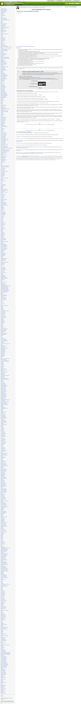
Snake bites (2, 603)
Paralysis (2, 527)
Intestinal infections (3, 393)
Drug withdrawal (3, 213)
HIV (1, 336)
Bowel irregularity (3, 86)
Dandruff (2, 186)
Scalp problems (3, 579)
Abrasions (2, 13)
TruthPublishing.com (37, 7)
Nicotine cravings (3, 511)
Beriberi (2, 59)
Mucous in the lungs (4, 490)
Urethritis (2, 655)
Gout (1, 302)
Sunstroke (2, 623)
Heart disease (3, 313)
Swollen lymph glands (4, 629)
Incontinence (3, 366)
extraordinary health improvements (40, 74)
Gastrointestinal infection (4, 289)
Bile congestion (3, 60)
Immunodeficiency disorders (5, 361)
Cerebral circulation (4, 117)
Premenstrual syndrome (4, 555)
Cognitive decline (3, 159)
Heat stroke (2, 319)
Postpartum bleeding (4, 548)
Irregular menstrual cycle (4, 403)
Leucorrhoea (3, 428)
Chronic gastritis (3, 140)
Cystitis (2, 182)
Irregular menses (3, 402)
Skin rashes (2, 596)
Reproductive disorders (4, 568)
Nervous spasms (3, 505)
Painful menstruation (4, 522)
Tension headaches (4, 633)
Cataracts (2, 112)
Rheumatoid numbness (4, 577)
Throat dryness (3, 638)
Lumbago (2, 444)
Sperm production (3, 607)
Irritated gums (3, 409)
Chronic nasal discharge (4, 146)
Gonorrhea (2, 301)
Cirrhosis (2, 155)
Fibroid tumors (3, 263)
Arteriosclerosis (3, 40)
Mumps (2, 493)
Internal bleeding (3, 386)
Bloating (2, 71)
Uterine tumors (3, 671)
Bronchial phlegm (3, 97)
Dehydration (2, 191)
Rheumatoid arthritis (4, 576)
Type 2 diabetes (3, 649)
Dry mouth (2, 219)
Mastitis (2, 458)
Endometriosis (3, 235)
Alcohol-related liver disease (5, 27)
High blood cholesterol (4, 328)
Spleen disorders (3, 608)
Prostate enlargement (4, 559)
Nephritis (2, 501)
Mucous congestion (4, 488)
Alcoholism (2, 26)
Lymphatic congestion (4, 453)
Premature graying (3, 554)
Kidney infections (3, 416)
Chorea (2, 131)
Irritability (2, 406)
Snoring (2, 604)
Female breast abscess (4, 258)
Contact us (2, 696)
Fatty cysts (2, 257)
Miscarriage (2, 480)
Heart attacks (3, 311)
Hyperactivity (3, 347)
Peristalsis (2, 532)
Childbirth (2, 124)
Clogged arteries (3, 157)
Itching (2, 410)
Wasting (2, 684)
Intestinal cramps (3, 390)
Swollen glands (3, 628)
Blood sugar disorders (4, 78)
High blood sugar (3, 330)
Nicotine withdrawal (4, 512)
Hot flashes (2, 342)
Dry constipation (3, 214)
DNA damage (3, 209)
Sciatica (2, 581)
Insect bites (2, 381)
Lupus (2, 452)
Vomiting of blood (3, 682)
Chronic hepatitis (3, 141)
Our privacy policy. (37, 77)
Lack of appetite (3, 420)
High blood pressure (4, 329)
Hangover (2, 308)
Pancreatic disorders (4, 526)
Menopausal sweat (3, 464)
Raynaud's (2, 565)
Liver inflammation (3, 436)
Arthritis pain (2, 42)
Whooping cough (3, 691)
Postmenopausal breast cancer (5, 547)
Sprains (2, 609)
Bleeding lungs (3, 68)
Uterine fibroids (3, 670)
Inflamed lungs (3, 374)
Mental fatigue (3, 474)
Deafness (2, 187)
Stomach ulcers (3, 619)
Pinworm (2, 538)
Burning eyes (3, 100)
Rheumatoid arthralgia (4, 575)
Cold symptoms (3, 162)
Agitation (2, 21)
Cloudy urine (3, 158)
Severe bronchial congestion (5, 584)
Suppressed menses (4, 624)
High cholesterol (3, 331)
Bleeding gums (3, 67)
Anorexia (2, 35)
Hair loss (2, 306)
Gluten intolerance (3, 299)
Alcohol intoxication (4, 23)
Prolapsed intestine (3, 556)
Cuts (1, 181)
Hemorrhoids (3, 322)
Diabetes (2, 198)
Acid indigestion (3, 15)
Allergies (2, 29)
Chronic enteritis (3, 138)
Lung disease (3, 447)
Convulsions (2, 176)
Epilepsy (2, 242)
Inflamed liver (3, 373)
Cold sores (2, 161)
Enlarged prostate (3, 238)
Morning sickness (3, 483)
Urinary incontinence (4, 657)
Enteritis (2, 240)
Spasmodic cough (3, 606)
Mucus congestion (3, 491)
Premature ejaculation (4, 553)
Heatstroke (2, 320)
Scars (1, 580)
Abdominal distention (4, 9)
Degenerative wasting (4, 190)
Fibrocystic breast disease (4, 262)
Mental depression (3, 473)
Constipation (2, 173)
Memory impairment (4, 461)
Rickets (2, 578)
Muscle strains (3, 496)
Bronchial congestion (4, 93)
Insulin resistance (3, 384)
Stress (2, 620)
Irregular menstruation (4, 404)
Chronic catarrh (3, 133)
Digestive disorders (3, 203)
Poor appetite (3, 546)
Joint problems (3, 413)
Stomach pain (3, 618)
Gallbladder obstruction (4, 278)
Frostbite (2, 274)
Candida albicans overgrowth (5, 108)
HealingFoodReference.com (20, 140)
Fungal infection (3, 276)
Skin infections (3, 594)
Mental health (3, 475)
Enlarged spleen (3, 239)
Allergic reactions (3, 28)
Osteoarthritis (3, 518)
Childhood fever (3, 125)
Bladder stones (3, 64)
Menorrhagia (3, 467)
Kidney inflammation (4, 417)
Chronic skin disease (4, 151)
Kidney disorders (3, 415)
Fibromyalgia (3, 264)
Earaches (2, 229)
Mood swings (3, 482)
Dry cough (2, 215)
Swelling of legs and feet (4, 627)
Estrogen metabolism (4, 245)
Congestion (2, 170)
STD (1, 611)
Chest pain (2, 121)
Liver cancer (2, 431)
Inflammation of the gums (4, 378)
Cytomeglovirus (3, 184)
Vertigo (2, 678)
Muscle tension (3, 497)
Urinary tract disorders (4, 662)
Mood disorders (3, 481)
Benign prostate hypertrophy (5, 57)
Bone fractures (3, 83)
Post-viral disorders (3, 551)
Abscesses (2, 14)
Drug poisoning (3, 212)
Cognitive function (3, 160)
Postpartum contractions (4, 549)
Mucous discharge (3, 489)
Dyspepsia (2, 225)
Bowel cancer (3, 85)
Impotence (2, 363)
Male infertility (3, 457)
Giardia (2, 293)
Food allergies (3, 267)
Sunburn (2, 622)
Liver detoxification (3, 433)
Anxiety (2, 36)
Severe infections (3, 585)
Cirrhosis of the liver (4, 156)
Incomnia (2, 365)
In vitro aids (2, 364)
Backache (2, 52)
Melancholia (2, 460)
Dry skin (2, 220)
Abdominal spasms (3, 12)
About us (2, 695)
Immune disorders (3, 359)
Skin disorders (3, 592)
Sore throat (2, 605)
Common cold (3, 169)
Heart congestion (3, 312)
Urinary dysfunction (3, 656)
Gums (1, 304)
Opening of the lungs (4, 516)
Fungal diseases (3, 275)
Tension (2, 632)
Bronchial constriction (4, 94)
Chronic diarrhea (3, 136)
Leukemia (2, 429)
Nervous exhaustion (4, 504)
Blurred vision (3, 80)
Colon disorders (3, 168)
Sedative (2, 583)
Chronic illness (3, 142)
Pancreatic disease (3, 525)
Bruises (2, 99)
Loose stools (2, 438)
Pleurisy (2, 539)
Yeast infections (3, 693)
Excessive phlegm (3, 249)
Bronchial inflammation (4, 95)
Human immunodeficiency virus (5, 343)
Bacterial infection (3, 53)
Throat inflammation (4, 640)
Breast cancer (3, 89)
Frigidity (2, 273)
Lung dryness (3, 449)
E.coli (1, 226)
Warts (1, 683)
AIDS (1, 22)
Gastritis (2, 282)
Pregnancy (2, 552)
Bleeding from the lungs (4, 66)
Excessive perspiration (4, 248)
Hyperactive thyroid (3, 346)
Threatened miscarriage (4, 635)
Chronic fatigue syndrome (4, 139)
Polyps (2, 545)
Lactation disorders (3, 421)
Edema (2, 231)
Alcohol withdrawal (3, 25)
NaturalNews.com (30, 7)
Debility (2, 188)
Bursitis (2, 103)
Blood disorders (3, 74)
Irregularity (2, 405)
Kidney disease (3, 414)
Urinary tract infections (4, 663)
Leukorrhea (2, 430)
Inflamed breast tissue (4, 371)
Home (1, 6)
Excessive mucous (3, 247)
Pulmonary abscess (4, 561)
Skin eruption (3, 593)
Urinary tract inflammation (4, 664)
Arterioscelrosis (3, 39)
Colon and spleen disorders (5, 165)
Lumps (2, 445)
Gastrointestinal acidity (4, 286)
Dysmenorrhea (3, 224)
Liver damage (3, 432)
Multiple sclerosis (3, 492)
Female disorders (3, 259)
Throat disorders (3, 637)
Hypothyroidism (3, 355)
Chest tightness (3, 122)
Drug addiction (3, 211)
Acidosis (2, 16)
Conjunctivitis (3, 172)
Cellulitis (2, 116)
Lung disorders (3, 448)
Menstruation (3, 472)
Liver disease (3, 434)
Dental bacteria (3, 194)
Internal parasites (3, 387)
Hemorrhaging (3, 321)
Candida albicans (3, 107)
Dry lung (2, 218)
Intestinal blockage (3, 389)
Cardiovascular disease (4, 110)
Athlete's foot (2, 45)
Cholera (2, 130)
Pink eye (2, 536)
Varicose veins (3, 676)
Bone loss (2, 84)
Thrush (2, 642)
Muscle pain (2, 495)
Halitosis (2, 307)
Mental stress (3, 476)
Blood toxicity (3, 79)
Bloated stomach (3, 70)
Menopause (2, 466)
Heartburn (2, 318)
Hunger (2, 344)
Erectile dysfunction (4, 244)
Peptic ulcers (3, 530)
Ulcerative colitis (3, 651)
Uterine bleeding (3, 669)
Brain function (3, 88)
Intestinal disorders (3, 391)
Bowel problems (3, 87)
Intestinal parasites (3, 395)
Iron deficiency (3, 400)
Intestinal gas (3, 392)
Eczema (2, 230)
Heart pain (2, 315)
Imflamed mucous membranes (5, 358)
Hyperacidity (2, 345)
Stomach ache (3, 614)
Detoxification (3, 197)
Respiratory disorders (4, 570)
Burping (2, 102)
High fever (2, 332)
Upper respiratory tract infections (5, 653)
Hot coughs (2, 341)
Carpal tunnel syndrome (4, 111)
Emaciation (2, 232)
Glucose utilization (3, 298)
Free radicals (3, 271)
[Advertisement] (51, 27)
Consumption (3, 174)
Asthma (2, 43)
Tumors (2, 648)
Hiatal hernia (3, 326)
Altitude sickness (3, 30)
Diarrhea (2, 201)
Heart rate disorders (4, 317)
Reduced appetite (3, 567)
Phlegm (2, 535)
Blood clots (2, 72)
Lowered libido (3, 443)
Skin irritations (3, 595)
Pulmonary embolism (4, 562)
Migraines (2, 479)
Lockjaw (2, 437)
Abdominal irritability (4, 10)
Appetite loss (3, 38)
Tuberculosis (3, 647)
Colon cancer (3, 167)
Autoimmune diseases (4, 49)
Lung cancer (2, 446)
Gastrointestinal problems (4, 291)
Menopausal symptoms (4, 465)
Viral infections (3, 679)
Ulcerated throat (3, 650)
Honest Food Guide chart (21, 138)
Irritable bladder (3, 407)
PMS (1, 540)
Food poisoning (3, 268)
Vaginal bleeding (3, 672)
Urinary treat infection (4, 667)
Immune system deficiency (5, 360)
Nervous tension (3, 507)
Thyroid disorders (3, 643)
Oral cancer (2, 517)
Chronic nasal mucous (4, 147)
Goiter (1, 300)
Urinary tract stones (3, 666)
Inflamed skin (3, 376)
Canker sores (3, 109)
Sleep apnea (3, 599)
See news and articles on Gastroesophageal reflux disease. (25, 46)
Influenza (2, 380)
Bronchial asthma (3, 92)
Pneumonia (2, 541)
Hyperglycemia (3, 349)
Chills (1, 127)
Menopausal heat (3, 463)
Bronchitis (2, 98)
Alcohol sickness (3, 24)
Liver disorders (3, 435)
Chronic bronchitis (3, 132)
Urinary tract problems (4, 665)
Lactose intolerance (4, 422)
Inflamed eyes (3, 372)
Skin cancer (2, 590)
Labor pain (2, 419)
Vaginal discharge (3, 673)
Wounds (2, 692)
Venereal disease (3, 677)
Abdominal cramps (3, 8)
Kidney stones (3, 418)
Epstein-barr (2, 243)
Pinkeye (2, 537)
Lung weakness (3, 451)
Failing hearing (3, 254)
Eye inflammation (3, 253)
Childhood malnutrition (4, 126)
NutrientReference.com (19, 149)
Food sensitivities (3, 269)
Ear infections (3, 228)
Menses (2, 468)
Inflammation (3, 377)
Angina (2, 34)
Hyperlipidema (3, 350)
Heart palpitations (3, 316)
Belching (2, 56)
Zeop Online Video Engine (39, 153)
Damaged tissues (3, 185)
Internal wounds (3, 388)
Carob (20, 12)
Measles (2, 459)
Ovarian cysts (3, 521)
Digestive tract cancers (4, 205)
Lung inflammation (3, 450)
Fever (1, 261)
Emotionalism (3, 233)
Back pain (2, 51)
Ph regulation (3, 533)
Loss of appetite (3, 439)
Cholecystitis (2, 129)
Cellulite (2, 115)
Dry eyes (2, 217)
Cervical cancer (3, 118)
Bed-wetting (2, 55)
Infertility (2, 370)
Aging (1, 20)
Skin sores (2, 597)
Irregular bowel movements (5, 401)
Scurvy (2, 582)
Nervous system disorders (4, 506)
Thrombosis (2, 641)
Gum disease (3, 303)
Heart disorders (3, 314)
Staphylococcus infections (4, 610)
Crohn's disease (3, 180)
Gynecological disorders (4, 305)
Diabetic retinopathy (4, 199)
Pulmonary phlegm (3, 563)
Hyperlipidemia (3, 351)
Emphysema (2, 234)
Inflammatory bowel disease (5, 379)
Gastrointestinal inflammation (5, 290)
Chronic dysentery (3, 137)
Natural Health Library (20, 143)
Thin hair (2, 634)
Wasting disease (3, 685)
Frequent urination (3, 272)
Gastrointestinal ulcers (4, 292)
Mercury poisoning (3, 477)
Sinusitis (2, 589)
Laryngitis (2, 423)
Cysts (1, 183)
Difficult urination (3, 202)
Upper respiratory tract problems (5, 654)
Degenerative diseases (4, 189)
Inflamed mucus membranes (5, 375)
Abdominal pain (3, 11)
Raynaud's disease (3, 566)
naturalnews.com (18, 134)
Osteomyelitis (3, 519)
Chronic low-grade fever (4, 144)
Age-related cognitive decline (5, 19)
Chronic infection (3, 143)
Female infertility (3, 260)
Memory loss (2, 462)
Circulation (2, 153)
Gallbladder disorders (4, 277)
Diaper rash (2, 200)
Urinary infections (3, 658)
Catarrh (2, 113)
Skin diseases (3, 591)
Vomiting (2, 681)
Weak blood (2, 687)
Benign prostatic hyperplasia (5, 58)
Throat (2, 636)
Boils (1, 82)
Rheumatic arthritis (3, 574)
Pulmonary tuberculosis (4, 564)
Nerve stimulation (3, 502)
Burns (1, 101)
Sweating (2, 625)
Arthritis (2, 41)
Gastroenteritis (3, 284)
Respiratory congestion (4, 569)
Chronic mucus (3, 145)
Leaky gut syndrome (4, 424)
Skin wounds (3, 598)
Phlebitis (2, 534)
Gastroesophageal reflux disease (6, 285)
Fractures (2, 270)
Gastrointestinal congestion (5, 287)
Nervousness (3, 508)
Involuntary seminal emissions (5, 399)
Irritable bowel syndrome (4, 408)
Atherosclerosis (3, 44)
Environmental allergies (4, 241)
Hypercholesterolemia (4, 348)
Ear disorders (3, 227)
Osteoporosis (3, 520)
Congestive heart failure (4, 171)
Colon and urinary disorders (5, 166)
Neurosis (2, 510)
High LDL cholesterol (4, 333)
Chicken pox (2, 123)
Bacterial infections (3, 54)
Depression (2, 195)
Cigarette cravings (3, 152)
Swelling (2, 626)
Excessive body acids (4, 246)
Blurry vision (2, 81)
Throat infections (3, 639)
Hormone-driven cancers (4, 340)
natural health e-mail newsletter (23, 152)
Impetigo (2, 362)
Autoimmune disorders (4, 50)
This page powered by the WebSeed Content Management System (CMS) (36, 124)
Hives (1, 337)
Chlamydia (2, 128)
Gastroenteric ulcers (4, 283)
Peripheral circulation (4, 531)
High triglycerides (3, 334)
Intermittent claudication (4, 385)
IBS (1, 357)
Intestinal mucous (3, 394)
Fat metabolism (3, 255)
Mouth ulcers (3, 486)
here (23, 159)
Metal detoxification (3, 478)
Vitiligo (2, 680)
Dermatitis (2, 196)
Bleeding (2, 65)
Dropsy (2, 210)
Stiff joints (2, 612)
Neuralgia (2, 509)
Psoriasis (2, 560)
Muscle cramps (3, 494)
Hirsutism (2, 335)
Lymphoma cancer (3, 454)
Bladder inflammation (4, 63)
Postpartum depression (4, 550)
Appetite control (3, 37)
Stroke (2, 621)
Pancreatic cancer (3, 524)
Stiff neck (2, 613)
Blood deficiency (3, 73)
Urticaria (2, 668)
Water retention (3, 686)
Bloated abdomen (3, 69)
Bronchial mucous (3, 96)
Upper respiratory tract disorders (5, 652)
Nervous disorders (3, 503)
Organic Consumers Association (53, 91)
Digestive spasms (3, 204)
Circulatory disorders (4, 154)
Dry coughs (2, 216)
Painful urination (3, 523)
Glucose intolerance (4, 297)
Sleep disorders (3, 600)
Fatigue (2, 256)
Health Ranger (30, 6)
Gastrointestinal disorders (4, 288)
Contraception (3, 175)
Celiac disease (3, 114)
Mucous (2, 487)
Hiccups (2, 327)
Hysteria (2, 356)
